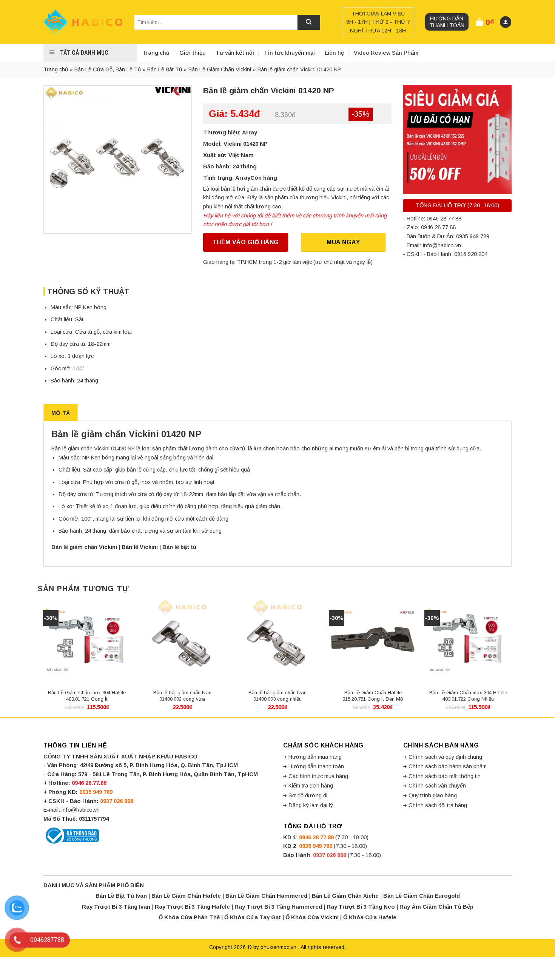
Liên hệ (334, 52)
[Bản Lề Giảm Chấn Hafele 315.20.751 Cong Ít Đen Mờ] (373, 642)
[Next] (511, 657)
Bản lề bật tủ (180, 547)
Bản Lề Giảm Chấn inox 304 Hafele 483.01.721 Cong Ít (87, 696)
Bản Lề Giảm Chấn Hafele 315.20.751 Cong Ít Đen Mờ (373, 696)
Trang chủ (156, 52)
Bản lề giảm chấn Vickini (84, 547)
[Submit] (309, 22)
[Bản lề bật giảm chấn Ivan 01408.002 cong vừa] (182, 642)
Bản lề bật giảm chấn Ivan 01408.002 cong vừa (182, 696)
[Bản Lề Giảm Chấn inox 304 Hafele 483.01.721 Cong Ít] (87, 642)
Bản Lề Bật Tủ (164, 69)
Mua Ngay (343, 242)
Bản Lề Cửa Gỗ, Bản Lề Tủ (107, 69)
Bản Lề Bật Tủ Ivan (121, 896)
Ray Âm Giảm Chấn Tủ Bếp (436, 907)
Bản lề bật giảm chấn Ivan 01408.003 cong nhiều (277, 696)
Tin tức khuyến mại (289, 52)
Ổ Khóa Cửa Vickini (312, 917)
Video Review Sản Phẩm (386, 52)
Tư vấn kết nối (235, 52)
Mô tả (60, 413)
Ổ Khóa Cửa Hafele (369, 917)
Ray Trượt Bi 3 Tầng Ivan (116, 907)
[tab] (60, 412)
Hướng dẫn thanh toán (446, 21)
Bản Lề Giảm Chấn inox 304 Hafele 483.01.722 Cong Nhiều (468, 696)
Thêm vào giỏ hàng (246, 242)
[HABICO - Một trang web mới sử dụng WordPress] (83, 22)
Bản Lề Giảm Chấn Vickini (219, 69)
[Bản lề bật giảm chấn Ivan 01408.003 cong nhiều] (278, 642)
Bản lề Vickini (140, 547)
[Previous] (43, 657)
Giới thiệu (192, 52)
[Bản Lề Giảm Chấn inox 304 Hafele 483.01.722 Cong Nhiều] (468, 642)
